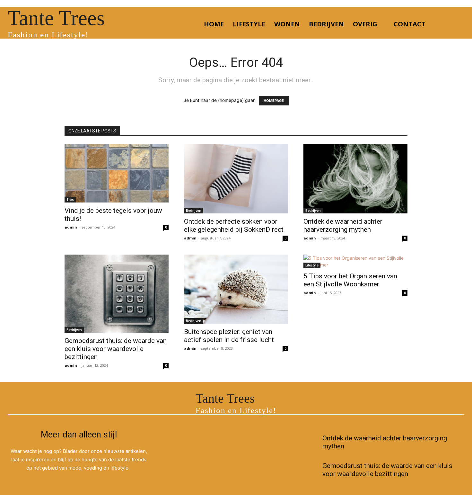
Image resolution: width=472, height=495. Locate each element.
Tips (70, 199)
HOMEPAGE (274, 100)
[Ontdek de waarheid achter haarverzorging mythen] (355, 178)
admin (71, 227)
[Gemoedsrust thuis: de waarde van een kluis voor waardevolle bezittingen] (117, 294)
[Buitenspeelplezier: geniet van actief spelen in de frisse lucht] (236, 289)
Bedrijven (193, 210)
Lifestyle (312, 265)
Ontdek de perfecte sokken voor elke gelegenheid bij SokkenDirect (234, 225)
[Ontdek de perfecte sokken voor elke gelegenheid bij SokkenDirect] (236, 178)
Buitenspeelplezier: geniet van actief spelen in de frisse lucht (229, 336)
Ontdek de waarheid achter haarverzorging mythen (342, 225)
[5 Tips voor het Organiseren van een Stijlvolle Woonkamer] (355, 261)
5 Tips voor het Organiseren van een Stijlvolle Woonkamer (350, 280)
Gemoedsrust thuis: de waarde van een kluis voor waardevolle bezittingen (116, 349)
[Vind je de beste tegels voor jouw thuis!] (117, 173)
